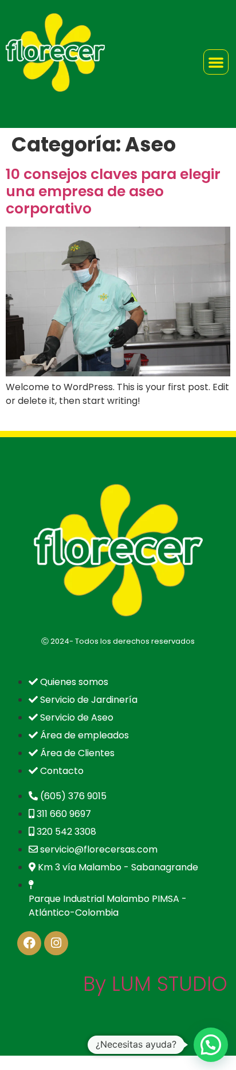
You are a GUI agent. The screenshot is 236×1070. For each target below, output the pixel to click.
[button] (211, 1045)
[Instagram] (56, 943)
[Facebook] (29, 943)
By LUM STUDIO (155, 984)
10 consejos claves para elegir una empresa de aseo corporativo (113, 191)
